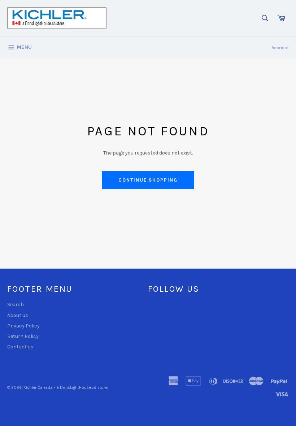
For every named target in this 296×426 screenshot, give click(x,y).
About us (17, 315)
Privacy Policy (23, 326)
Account (280, 47)
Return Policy (23, 336)
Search (15, 304)
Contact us (20, 347)
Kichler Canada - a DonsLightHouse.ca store (65, 387)
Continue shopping (147, 180)
